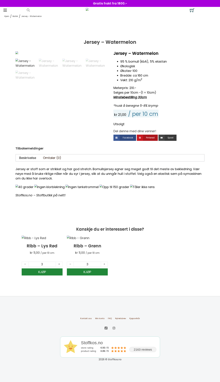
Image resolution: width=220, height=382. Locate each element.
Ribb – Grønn (87, 246)
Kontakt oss (86, 318)
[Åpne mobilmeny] (5, 10)
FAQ (110, 318)
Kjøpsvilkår (134, 318)
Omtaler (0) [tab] (52, 158)
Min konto (99, 318)
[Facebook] (106, 328)
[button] (102, 56)
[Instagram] (114, 328)
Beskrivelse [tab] (27, 158)
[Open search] (28, 10)
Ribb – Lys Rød (42, 246)
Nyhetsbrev (120, 318)
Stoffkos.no (23, 195)
